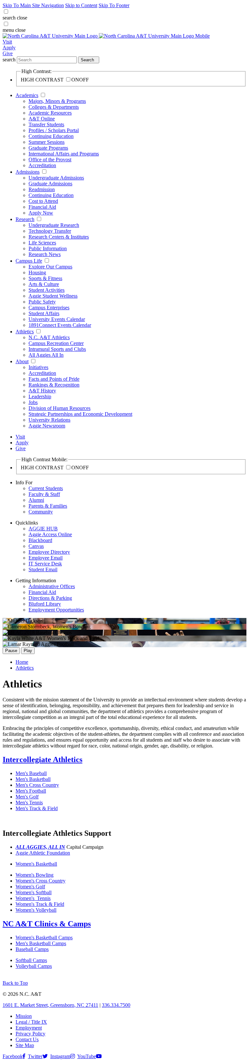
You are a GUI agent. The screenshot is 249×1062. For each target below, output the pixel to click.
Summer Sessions (47, 142)
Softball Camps (31, 960)
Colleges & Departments (54, 107)
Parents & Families (48, 506)
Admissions (28, 172)
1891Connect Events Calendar (60, 325)
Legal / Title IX (31, 1022)
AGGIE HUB (43, 528)
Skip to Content (81, 5)
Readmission (42, 189)
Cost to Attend (43, 201)
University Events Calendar (57, 319)
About (22, 361)
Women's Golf (30, 886)
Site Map (25, 1045)
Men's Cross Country (37, 785)
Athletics (25, 331)
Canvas (36, 546)
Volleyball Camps (34, 966)
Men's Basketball (33, 779)
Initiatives (38, 367)
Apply (9, 47)
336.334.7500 (116, 1005)
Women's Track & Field (40, 904)
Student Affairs (44, 313)
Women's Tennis (33, 898)
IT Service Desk (45, 563)
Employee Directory (49, 552)
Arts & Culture (44, 284)
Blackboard (40, 540)
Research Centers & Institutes (59, 237)
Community (41, 511)
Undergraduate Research (54, 225)
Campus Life (29, 261)
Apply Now (41, 213)
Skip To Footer (114, 5)
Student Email (43, 569)
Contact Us (27, 1039)
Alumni (36, 500)
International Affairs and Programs (64, 153)
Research (25, 219)
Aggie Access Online (50, 534)
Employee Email (46, 558)
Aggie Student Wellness (53, 296)
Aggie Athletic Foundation (43, 853)
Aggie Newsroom (47, 425)
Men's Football (31, 791)
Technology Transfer (50, 231)
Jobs (33, 402)
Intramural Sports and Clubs (57, 349)
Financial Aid (42, 207)
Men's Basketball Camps (41, 943)
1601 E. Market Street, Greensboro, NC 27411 (50, 1005)
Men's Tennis (29, 802)
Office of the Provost (50, 159)
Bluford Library (45, 604)
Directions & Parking (50, 598)
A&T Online (42, 118)
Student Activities (47, 290)
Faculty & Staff (44, 494)
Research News (45, 254)
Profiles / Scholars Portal (54, 130)
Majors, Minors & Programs (57, 101)
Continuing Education (51, 136)
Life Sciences (42, 242)
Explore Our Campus (50, 266)
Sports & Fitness (45, 278)
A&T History (42, 390)
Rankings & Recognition (54, 385)
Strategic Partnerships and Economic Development (80, 414)
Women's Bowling (34, 875)
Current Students (46, 488)
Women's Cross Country (40, 880)
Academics (27, 95)
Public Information (48, 248)
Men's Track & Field (37, 808)
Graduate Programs (48, 148)
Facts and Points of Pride (54, 379)
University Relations (49, 420)
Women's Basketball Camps (44, 937)
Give (8, 53)
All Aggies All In (46, 355)
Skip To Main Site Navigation (33, 5)
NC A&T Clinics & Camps (47, 924)
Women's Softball (34, 892)
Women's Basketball (36, 864)
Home (22, 662)
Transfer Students (46, 124)
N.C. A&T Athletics (49, 337)
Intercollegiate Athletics (42, 759)
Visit (7, 41)
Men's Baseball (31, 773)
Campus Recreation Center (56, 343)
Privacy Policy (30, 1033)
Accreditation (42, 165)
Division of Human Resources (59, 408)
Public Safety (42, 301)
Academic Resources (50, 113)
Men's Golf (27, 796)
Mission (24, 1016)
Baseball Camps (32, 949)
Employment (29, 1028)
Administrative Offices (52, 586)
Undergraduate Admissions (56, 177)
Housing (37, 272)
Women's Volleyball (36, 910)
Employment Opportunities (56, 609)
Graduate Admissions (50, 183)
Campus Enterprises (49, 307)
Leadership (40, 396)
